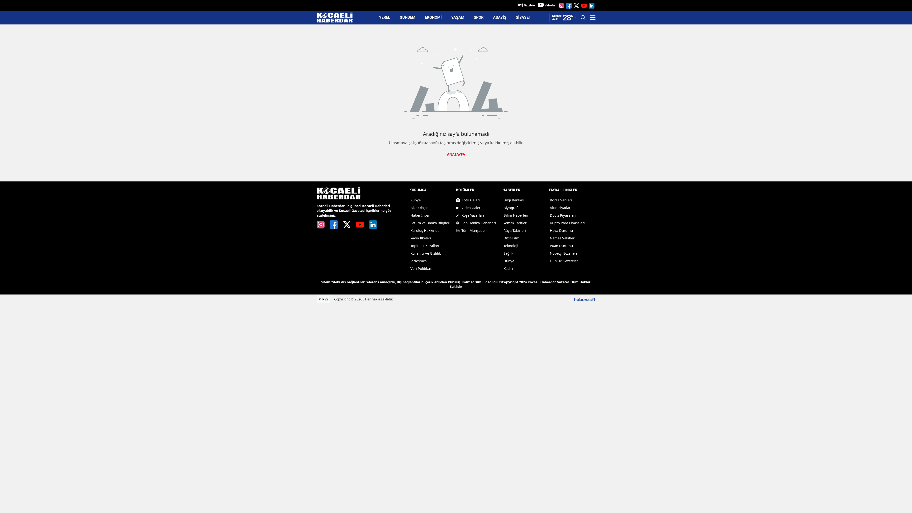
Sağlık (508, 253)
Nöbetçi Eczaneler (564, 253)
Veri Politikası (421, 268)
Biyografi (511, 207)
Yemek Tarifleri (515, 222)
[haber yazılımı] (584, 299)
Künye (415, 200)
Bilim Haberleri (516, 215)
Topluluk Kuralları (424, 245)
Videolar (550, 5)
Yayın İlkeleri (420, 238)
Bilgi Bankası (514, 200)
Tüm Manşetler (473, 230)
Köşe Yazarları (472, 215)
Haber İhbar (420, 215)
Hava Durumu (561, 230)
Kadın (508, 268)
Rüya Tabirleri (515, 230)
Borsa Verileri (561, 200)
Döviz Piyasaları (563, 215)
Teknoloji (511, 245)
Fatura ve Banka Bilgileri (430, 222)
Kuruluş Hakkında (424, 230)
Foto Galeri (471, 200)
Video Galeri (471, 207)
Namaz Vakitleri (562, 238)
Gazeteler (530, 5)
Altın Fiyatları (560, 207)
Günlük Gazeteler (564, 260)
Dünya (509, 260)
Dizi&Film (511, 238)
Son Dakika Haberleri (478, 222)
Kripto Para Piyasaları (567, 222)
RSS (324, 299)
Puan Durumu (561, 245)
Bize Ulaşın (419, 207)
